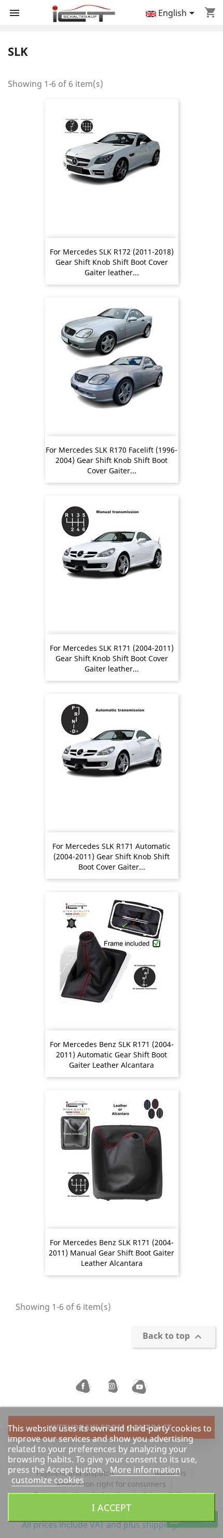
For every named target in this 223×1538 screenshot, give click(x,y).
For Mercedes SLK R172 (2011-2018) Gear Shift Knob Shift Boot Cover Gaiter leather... (112, 262)
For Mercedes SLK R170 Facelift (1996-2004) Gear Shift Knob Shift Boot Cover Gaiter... (111, 460)
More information (145, 1469)
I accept (111, 1507)
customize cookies (47, 1480)
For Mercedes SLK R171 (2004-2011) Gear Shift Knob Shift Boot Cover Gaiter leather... (112, 658)
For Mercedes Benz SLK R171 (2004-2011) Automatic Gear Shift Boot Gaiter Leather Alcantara (112, 1054)
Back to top (173, 1337)
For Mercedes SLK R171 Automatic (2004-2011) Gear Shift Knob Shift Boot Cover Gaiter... (111, 856)
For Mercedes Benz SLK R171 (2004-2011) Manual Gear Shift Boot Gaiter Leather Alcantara (111, 1252)
